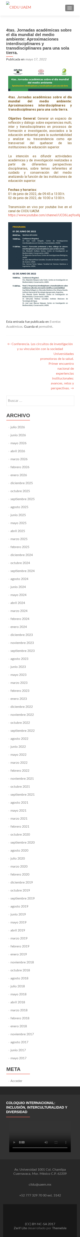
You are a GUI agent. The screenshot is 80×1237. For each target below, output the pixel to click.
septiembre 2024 (22, 571)
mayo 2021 (18, 810)
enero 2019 (18, 954)
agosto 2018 (19, 978)
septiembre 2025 (22, 499)
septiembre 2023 (22, 650)
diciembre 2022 (21, 706)
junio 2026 (18, 435)
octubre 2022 (20, 722)
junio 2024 (18, 587)
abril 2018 (17, 1002)
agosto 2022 (19, 738)
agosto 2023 (19, 658)
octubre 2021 (20, 786)
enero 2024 (18, 627)
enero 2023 (18, 698)
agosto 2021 (19, 802)
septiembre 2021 (22, 794)
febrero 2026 (19, 467)
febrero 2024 (19, 619)
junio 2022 (18, 746)
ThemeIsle (59, 1228)
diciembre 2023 (21, 635)
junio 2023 (18, 666)
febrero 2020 (19, 874)
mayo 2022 (18, 754)
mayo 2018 (18, 994)
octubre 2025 (20, 491)
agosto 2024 (19, 579)
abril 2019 (17, 930)
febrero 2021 (19, 826)
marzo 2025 (18, 539)
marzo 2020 (18, 866)
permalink (45, 326)
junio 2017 (18, 1050)
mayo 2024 (18, 595)
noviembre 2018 (22, 962)
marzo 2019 (18, 938)
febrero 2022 (19, 770)
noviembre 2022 (22, 714)
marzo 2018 (18, 1010)
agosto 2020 (19, 850)
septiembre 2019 (22, 898)
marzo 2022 (18, 762)
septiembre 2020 (22, 842)
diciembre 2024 (21, 555)
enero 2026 (18, 475)
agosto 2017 (19, 1042)
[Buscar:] (40, 401)
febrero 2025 (19, 547)
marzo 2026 (18, 459)
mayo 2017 (18, 1058)
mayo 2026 (18, 443)
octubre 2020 (20, 834)
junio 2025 (18, 515)
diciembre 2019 (21, 882)
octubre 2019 (20, 890)
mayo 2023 (18, 674)
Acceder (16, 1081)
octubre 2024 (20, 563)
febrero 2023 (19, 690)
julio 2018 (17, 986)
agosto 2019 (19, 906)
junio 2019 (18, 914)
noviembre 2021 (22, 778)
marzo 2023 (18, 682)
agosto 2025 (19, 507)
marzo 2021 (18, 818)
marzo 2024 (18, 611)
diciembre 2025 (21, 483)
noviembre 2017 (22, 1034)
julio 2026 (17, 427)
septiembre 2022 (22, 730)
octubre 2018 (20, 970)
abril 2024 (17, 603)
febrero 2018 (19, 1018)
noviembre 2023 (22, 643)
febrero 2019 (19, 946)
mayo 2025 (18, 523)
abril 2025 (17, 531)
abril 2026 (17, 451)
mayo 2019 (18, 922)
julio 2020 (17, 858)
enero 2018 (18, 1026)
